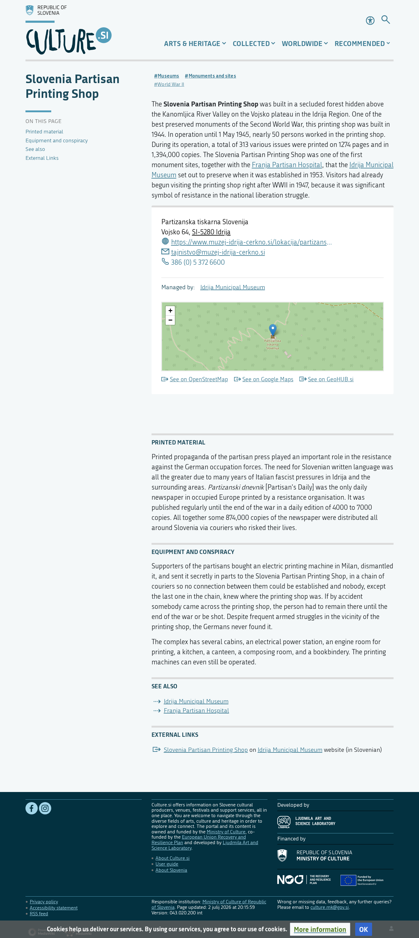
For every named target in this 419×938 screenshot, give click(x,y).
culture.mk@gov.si (329, 907)
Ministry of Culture (226, 832)
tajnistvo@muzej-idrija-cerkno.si (218, 252)
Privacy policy (44, 902)
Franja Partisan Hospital (287, 165)
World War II (170, 84)
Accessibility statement (54, 908)
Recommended (360, 43)
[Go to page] (386, 21)
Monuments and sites (212, 76)
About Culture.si (173, 858)
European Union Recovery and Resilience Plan (199, 839)
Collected (251, 43)
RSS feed (39, 914)
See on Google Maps (267, 379)
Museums (168, 76)
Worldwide (302, 43)
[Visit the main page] (83, 30)
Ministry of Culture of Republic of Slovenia (209, 904)
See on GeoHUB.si (331, 379)
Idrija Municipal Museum (232, 287)
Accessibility (370, 20)
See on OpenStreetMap (199, 379)
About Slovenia (171, 870)
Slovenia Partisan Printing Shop (206, 749)
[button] (320, 929)
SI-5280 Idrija (211, 232)
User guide (167, 864)
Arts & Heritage (192, 43)
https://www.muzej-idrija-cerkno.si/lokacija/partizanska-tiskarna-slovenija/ (252, 242)
